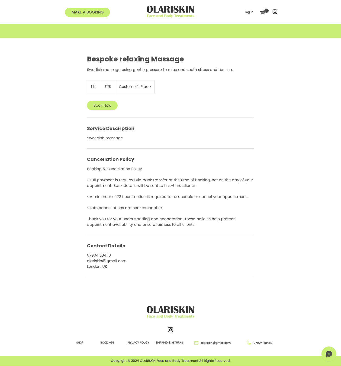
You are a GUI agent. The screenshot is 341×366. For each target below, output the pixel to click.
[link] (102, 105)
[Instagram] (275, 12)
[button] (264, 11)
